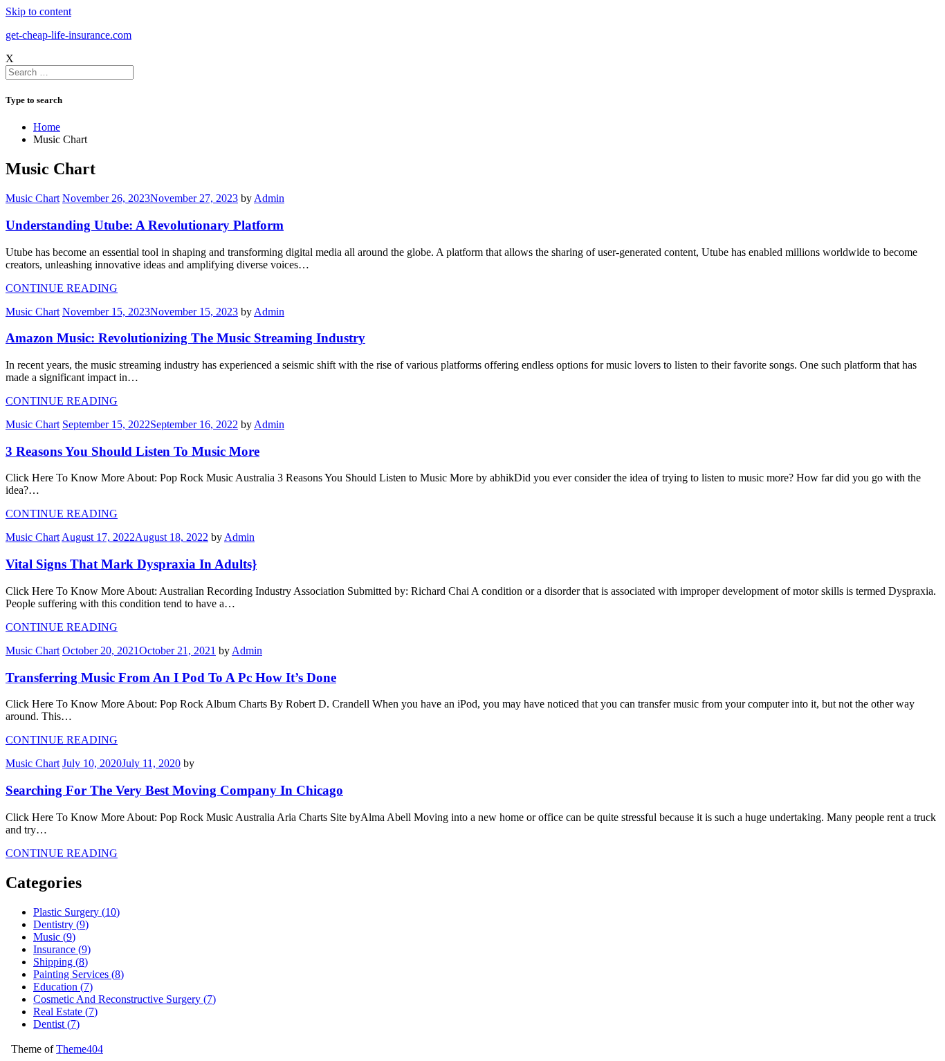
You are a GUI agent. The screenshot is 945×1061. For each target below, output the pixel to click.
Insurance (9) (62, 949)
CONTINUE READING (62, 288)
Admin (269, 198)
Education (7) (63, 987)
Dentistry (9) (61, 924)
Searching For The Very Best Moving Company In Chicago (174, 790)
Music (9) (54, 937)
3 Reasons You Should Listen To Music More (132, 451)
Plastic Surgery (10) (76, 912)
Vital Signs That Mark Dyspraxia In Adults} (131, 564)
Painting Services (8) (78, 974)
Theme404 (79, 1049)
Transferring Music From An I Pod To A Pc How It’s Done (171, 677)
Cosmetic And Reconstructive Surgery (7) (124, 999)
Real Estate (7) (65, 1011)
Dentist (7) (56, 1024)
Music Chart (32, 198)
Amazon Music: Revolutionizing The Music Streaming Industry (185, 338)
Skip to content (38, 11)
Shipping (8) (60, 962)
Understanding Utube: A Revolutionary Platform (145, 225)
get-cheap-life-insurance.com (68, 35)
